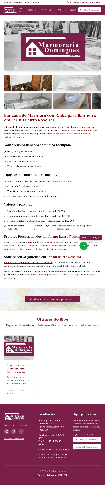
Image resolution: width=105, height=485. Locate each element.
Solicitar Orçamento (89, 9)
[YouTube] (21, 431)
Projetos (61, 9)
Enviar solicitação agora (87, 446)
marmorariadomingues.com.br (53, 454)
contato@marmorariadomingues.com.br (58, 449)
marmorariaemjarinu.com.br (52, 457)
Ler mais (21, 390)
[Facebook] (13, 431)
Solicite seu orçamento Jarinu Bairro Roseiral (28, 262)
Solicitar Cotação (90, 237)
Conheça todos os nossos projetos (50, 299)
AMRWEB (62, 475)
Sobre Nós (20, 10)
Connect (74, 9)
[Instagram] (6, 431)
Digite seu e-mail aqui (83, 435)
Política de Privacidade (14, 438)
